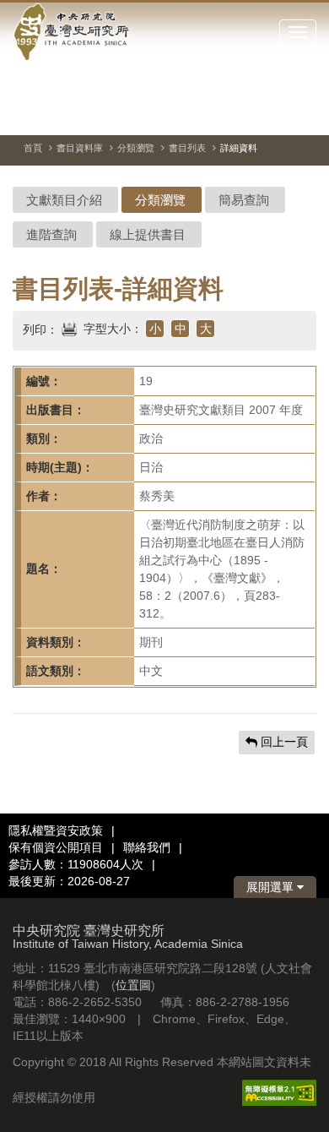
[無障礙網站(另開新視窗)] (279, 1091)
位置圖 (133, 985)
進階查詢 (51, 234)
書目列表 (187, 148)
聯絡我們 (146, 847)
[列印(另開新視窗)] (69, 327)
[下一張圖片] (273, 113)
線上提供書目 (148, 234)
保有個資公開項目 (55, 847)
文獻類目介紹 (64, 200)
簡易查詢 (243, 200)
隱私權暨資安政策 (55, 830)
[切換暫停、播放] (212, 113)
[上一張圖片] (243, 113)
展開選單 (271, 887)
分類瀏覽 (135, 148)
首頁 (33, 148)
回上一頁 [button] (282, 741)
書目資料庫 (80, 148)
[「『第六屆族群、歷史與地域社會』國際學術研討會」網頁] (303, 114)
